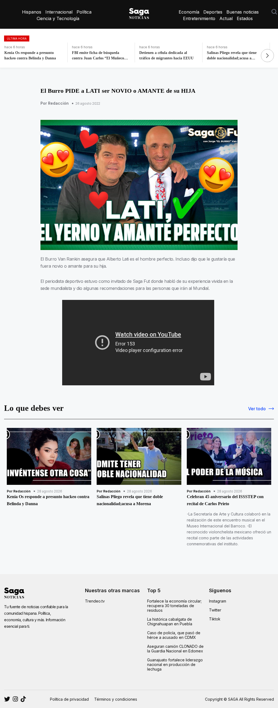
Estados (245, 18)
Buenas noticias (242, 12)
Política (84, 12)
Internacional (58, 12)
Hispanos (31, 12)
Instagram (217, 601)
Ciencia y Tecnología (58, 18)
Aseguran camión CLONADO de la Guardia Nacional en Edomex (175, 648)
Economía (189, 12)
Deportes (212, 12)
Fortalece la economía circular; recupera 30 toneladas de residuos (174, 606)
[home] (139, 12)
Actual (226, 18)
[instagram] (7, 699)
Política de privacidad (69, 699)
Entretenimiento (199, 18)
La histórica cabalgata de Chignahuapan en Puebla (169, 621)
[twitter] (15, 699)
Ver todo (257, 408)
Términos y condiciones (115, 699)
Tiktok (214, 619)
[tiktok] (23, 699)
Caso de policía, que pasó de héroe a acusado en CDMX (173, 635)
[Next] (267, 55)
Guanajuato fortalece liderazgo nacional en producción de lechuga (175, 664)
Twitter (215, 610)
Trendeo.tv (95, 601)
